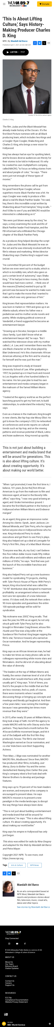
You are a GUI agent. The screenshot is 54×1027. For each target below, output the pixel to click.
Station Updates (12, 968)
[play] (4, 1023)
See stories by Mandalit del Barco (33, 907)
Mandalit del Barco (19, 41)
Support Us (9, 985)
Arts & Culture (17, 865)
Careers (8, 983)
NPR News (34, 865)
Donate (45, 4)
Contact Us (9, 981)
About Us (9, 962)
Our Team (9, 964)
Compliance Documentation (16, 1000)
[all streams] (50, 1023)
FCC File (8, 998)
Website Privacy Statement (16, 1002)
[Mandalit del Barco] (8, 889)
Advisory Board (11, 966)
